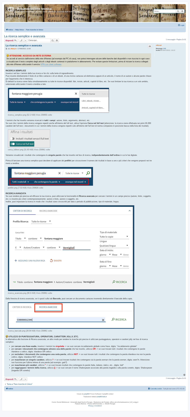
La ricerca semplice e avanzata (24, 36)
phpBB (86, 394)
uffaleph (159, 45)
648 (164, 48)
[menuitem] (181, 25)
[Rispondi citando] (150, 46)
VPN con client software (51, 64)
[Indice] (11, 8)
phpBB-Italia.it (102, 396)
